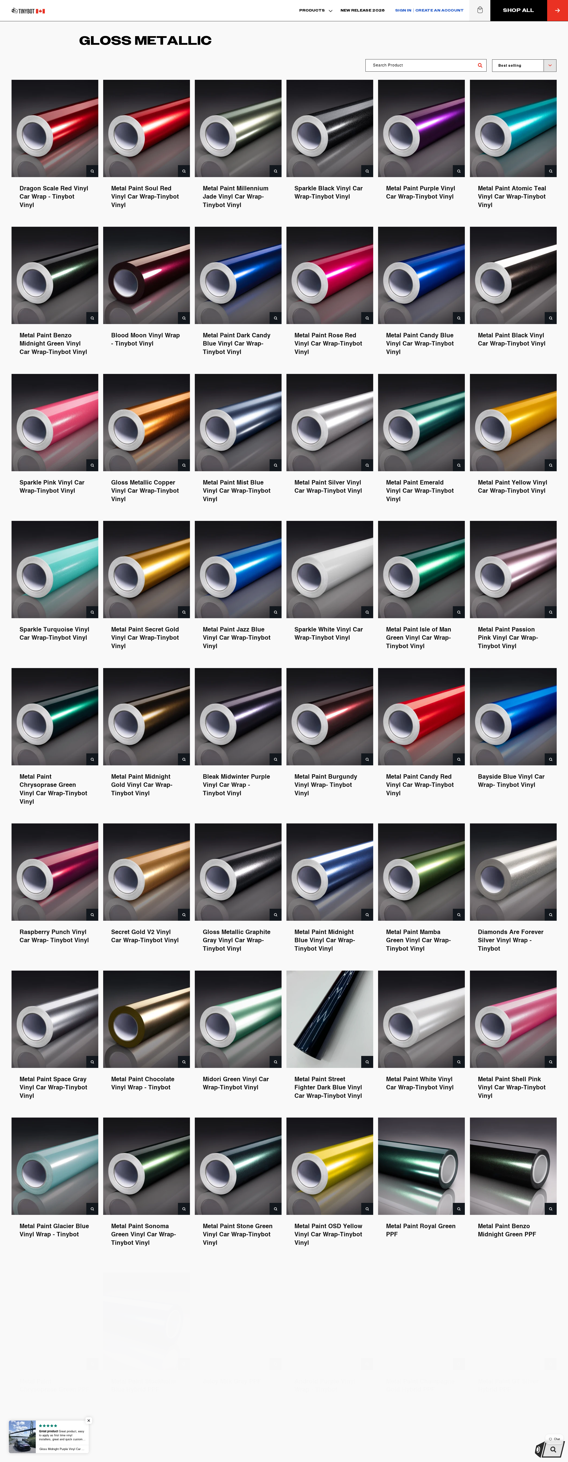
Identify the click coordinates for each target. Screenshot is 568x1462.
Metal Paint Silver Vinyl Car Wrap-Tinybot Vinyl (328, 487)
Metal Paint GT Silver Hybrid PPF (508, 1377)
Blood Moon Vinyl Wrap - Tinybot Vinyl (145, 340)
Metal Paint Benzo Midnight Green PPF (507, 1231)
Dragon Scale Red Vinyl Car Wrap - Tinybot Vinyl (54, 197)
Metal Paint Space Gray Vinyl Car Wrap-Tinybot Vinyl (53, 1087)
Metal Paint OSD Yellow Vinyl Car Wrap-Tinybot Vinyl (328, 1235)
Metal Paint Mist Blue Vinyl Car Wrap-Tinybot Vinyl (236, 491)
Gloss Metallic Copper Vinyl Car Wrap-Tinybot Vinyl (145, 491)
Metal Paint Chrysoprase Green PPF (55, 1377)
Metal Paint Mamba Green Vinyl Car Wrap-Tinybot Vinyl (418, 940)
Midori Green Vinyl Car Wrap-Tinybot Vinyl (236, 1083)
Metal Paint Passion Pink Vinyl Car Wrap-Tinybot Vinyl (508, 638)
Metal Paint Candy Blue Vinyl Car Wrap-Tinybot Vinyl (420, 344)
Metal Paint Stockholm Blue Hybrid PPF (143, 1377)
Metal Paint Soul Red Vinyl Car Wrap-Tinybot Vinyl (145, 197)
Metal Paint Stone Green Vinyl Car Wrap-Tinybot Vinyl (238, 1235)
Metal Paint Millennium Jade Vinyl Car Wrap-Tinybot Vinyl (235, 197)
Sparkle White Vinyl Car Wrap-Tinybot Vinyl (328, 634)
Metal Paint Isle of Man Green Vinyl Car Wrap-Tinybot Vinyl (418, 638)
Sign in (403, 10)
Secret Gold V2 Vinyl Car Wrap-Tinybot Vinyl (145, 936)
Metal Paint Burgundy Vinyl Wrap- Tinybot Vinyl (325, 785)
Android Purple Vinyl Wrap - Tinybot (324, 1377)
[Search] (480, 65)
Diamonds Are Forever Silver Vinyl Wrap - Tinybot (511, 940)
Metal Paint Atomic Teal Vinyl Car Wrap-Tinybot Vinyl (512, 197)
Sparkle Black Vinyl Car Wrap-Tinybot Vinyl (328, 193)
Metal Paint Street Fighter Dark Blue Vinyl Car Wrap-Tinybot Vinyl (328, 1087)
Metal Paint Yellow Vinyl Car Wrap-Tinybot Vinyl (512, 487)
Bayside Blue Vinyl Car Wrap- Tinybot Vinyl (511, 781)
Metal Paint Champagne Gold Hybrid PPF (420, 1377)
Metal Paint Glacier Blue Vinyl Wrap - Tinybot (54, 1231)
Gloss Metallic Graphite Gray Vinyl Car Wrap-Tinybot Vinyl (236, 940)
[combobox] (524, 65)
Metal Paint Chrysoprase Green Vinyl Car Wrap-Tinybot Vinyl (53, 789)
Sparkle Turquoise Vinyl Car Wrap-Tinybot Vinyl (54, 634)
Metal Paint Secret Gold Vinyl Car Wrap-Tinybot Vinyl (145, 638)
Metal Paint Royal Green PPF (421, 1231)
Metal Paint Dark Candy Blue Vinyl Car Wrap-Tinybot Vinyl (236, 344)
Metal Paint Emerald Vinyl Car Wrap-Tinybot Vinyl (420, 491)
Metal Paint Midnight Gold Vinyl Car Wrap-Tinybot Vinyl (141, 785)
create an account (439, 10)
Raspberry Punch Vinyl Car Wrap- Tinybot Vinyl (54, 936)
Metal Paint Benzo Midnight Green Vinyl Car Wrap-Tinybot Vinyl (53, 344)
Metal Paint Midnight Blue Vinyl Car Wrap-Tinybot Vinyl (324, 940)
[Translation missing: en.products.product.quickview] (92, 171)
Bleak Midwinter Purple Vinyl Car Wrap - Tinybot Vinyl (236, 785)
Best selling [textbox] (509, 66)
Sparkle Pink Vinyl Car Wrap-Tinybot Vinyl (52, 487)
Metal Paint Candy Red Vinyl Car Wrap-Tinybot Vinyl (420, 785)
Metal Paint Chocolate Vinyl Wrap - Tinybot (142, 1083)
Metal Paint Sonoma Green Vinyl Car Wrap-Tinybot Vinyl (143, 1235)
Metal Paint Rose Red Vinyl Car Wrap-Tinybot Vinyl (328, 344)
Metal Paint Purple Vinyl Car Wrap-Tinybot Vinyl (420, 193)
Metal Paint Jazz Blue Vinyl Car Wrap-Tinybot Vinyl (236, 638)
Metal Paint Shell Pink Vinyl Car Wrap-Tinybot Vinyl (512, 1087)
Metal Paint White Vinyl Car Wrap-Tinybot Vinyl (420, 1083)
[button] (315, 10)
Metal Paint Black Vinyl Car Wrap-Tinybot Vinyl (512, 340)
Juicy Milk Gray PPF (232, 1373)
